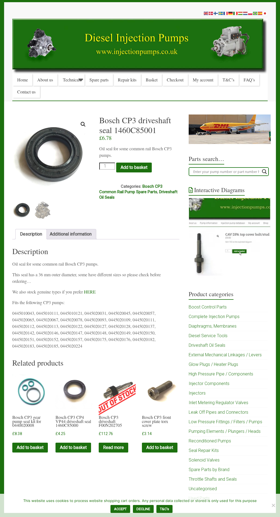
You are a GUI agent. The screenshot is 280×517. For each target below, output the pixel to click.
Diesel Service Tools (208, 335)
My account (203, 80)
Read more (113, 447)
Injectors (197, 393)
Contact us (26, 92)
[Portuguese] (255, 13)
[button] (83, 124)
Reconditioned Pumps (210, 440)
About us (45, 80)
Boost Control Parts (208, 307)
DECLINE (143, 509)
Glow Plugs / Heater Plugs (213, 364)
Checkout (175, 80)
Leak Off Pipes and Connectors (218, 412)
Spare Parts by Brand (209, 469)
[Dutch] (245, 13)
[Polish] (250, 13)
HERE (90, 292)
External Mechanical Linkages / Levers (225, 354)
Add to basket (134, 167)
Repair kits (127, 80)
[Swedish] (220, 13)
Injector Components (209, 383)
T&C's (164, 509)
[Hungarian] (240, 13)
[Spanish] (260, 13)
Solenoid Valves (204, 460)
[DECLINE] (273, 505)
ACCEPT (120, 509)
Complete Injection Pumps (214, 316)
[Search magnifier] (264, 171)
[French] (225, 13)
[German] (230, 13)
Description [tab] (31, 234)
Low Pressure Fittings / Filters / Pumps (225, 421)
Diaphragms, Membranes (213, 326)
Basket (152, 80)
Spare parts (99, 80)
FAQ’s (249, 80)
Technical (71, 80)
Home (22, 80)
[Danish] (211, 13)
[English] (206, 13)
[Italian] (235, 13)
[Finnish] (216, 13)
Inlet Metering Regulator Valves (218, 402)
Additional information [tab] (71, 234)
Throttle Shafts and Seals (213, 479)
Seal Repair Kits (204, 450)
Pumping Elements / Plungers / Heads (225, 431)
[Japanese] (265, 13)
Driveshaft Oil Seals (207, 345)
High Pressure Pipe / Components (221, 374)
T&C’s (228, 80)
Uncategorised (203, 488)
